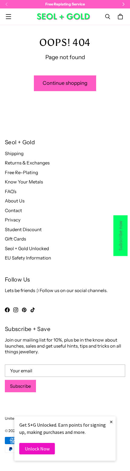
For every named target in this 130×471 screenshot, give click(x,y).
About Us (14, 201)
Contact (13, 210)
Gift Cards (15, 239)
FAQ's (10, 191)
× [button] (111, 421)
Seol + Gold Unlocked (27, 248)
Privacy (13, 220)
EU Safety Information (28, 258)
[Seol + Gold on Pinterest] (24, 310)
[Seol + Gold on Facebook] (7, 310)
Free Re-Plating (21, 172)
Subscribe (20, 386)
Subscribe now (120, 235)
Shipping (14, 153)
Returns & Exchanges (27, 163)
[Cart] (121, 16)
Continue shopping (65, 83)
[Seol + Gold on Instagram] (15, 310)
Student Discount (23, 229)
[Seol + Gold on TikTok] (32, 310)
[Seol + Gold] (63, 16)
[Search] (107, 16)
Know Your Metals (24, 182)
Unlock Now (37, 449)
